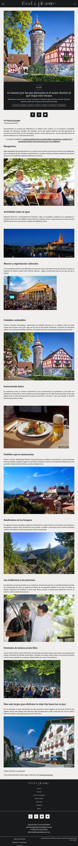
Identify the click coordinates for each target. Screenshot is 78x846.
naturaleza (52, 105)
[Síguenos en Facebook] (30, 816)
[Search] (75, 4)
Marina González (13, 120)
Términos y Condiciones (19, 842)
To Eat (39, 788)
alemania (15, 105)
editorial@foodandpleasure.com (39, 832)
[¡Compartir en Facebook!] (32, 114)
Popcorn (39, 802)
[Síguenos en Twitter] (48, 816)
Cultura (37, 105)
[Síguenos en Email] (42, 816)
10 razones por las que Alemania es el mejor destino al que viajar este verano (39, 94)
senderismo (61, 105)
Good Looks (39, 798)
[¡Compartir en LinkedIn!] (39, 114)
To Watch (39, 805)
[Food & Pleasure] (39, 3)
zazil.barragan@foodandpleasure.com (39, 827)
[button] (3, 4)
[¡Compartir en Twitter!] (45, 114)
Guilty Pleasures (39, 795)
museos (45, 105)
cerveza (30, 105)
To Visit (39, 87)
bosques (23, 105)
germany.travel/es (46, 775)
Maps (39, 808)
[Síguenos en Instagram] (36, 816)
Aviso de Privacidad (19, 839)
